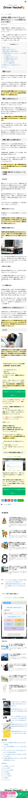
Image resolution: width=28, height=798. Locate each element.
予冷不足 (7, 55)
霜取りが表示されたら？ (9, 49)
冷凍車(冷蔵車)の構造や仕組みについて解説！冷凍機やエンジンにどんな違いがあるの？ (15, 585)
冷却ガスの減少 (9, 61)
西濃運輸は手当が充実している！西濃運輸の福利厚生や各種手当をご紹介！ (19, 726)
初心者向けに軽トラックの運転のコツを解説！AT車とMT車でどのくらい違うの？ (19, 703)
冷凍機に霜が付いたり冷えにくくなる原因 (14, 53)
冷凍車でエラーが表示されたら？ (11, 65)
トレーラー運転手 (7, 775)
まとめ (4, 67)
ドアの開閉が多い (10, 63)
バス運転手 (5, 777)
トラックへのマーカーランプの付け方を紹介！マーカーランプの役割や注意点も (17, 666)
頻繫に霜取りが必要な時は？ (10, 51)
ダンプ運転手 (6, 771)
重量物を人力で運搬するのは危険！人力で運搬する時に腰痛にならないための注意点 (17, 544)
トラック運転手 (7, 504)
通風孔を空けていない (11, 57)
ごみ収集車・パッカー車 (8, 766)
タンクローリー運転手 (8, 770)
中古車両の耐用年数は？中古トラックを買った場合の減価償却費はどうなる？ (17, 687)
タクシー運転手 (6, 768)
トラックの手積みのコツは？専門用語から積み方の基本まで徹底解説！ (17, 532)
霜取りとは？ (6, 47)
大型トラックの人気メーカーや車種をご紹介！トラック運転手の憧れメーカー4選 (17, 568)
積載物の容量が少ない (11, 59)
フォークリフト (6, 779)
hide (17, 44)
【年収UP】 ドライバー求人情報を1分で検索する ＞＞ (14, 393)
